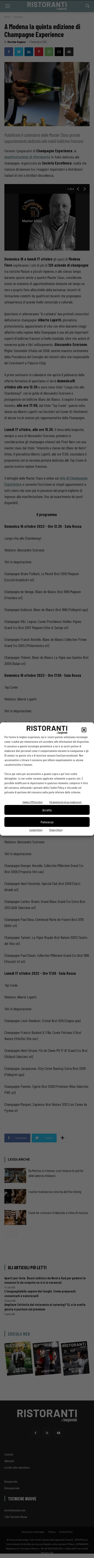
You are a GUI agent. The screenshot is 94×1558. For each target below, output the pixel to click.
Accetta (47, 810)
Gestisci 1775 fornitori (33, 801)
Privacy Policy (56, 829)
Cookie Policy (35, 829)
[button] (84, 730)
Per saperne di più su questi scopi (65, 801)
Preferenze (47, 822)
